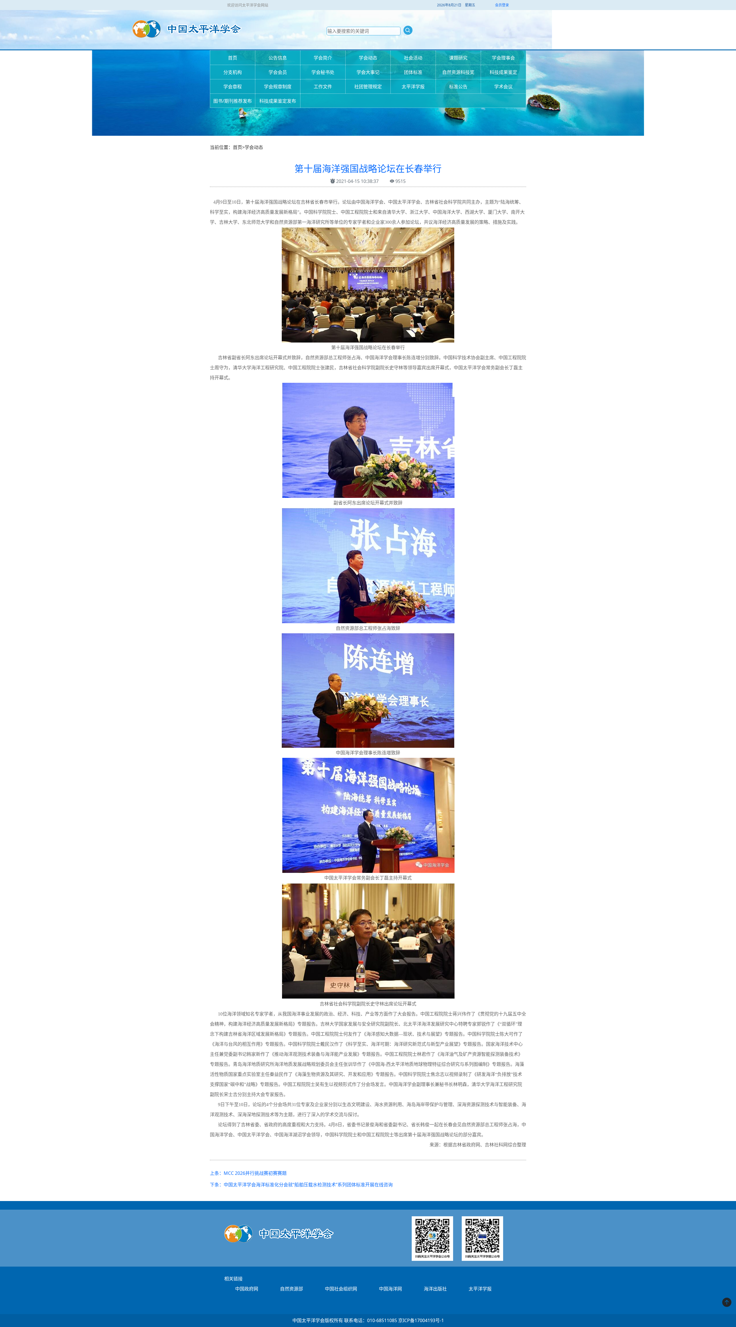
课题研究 (458, 58)
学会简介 (323, 58)
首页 (232, 58)
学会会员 (278, 72)
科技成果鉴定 (503, 72)
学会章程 (232, 86)
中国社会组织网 (341, 1289)
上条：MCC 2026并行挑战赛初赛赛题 (248, 1173)
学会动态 (368, 58)
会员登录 (502, 5)
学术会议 (503, 86)
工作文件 (323, 86)
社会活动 (413, 58)
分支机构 (232, 72)
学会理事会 (503, 58)
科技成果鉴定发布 (277, 101)
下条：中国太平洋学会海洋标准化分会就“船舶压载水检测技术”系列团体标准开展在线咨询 (301, 1184)
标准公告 (458, 86)
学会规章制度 (278, 86)
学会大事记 (367, 72)
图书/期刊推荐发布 (232, 101)
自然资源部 (291, 1289)
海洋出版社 (435, 1289)
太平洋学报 (413, 86)
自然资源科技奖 (458, 72)
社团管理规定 (368, 86)
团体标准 (413, 72)
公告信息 (278, 58)
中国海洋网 (390, 1289)
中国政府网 (246, 1289)
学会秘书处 (322, 72)
